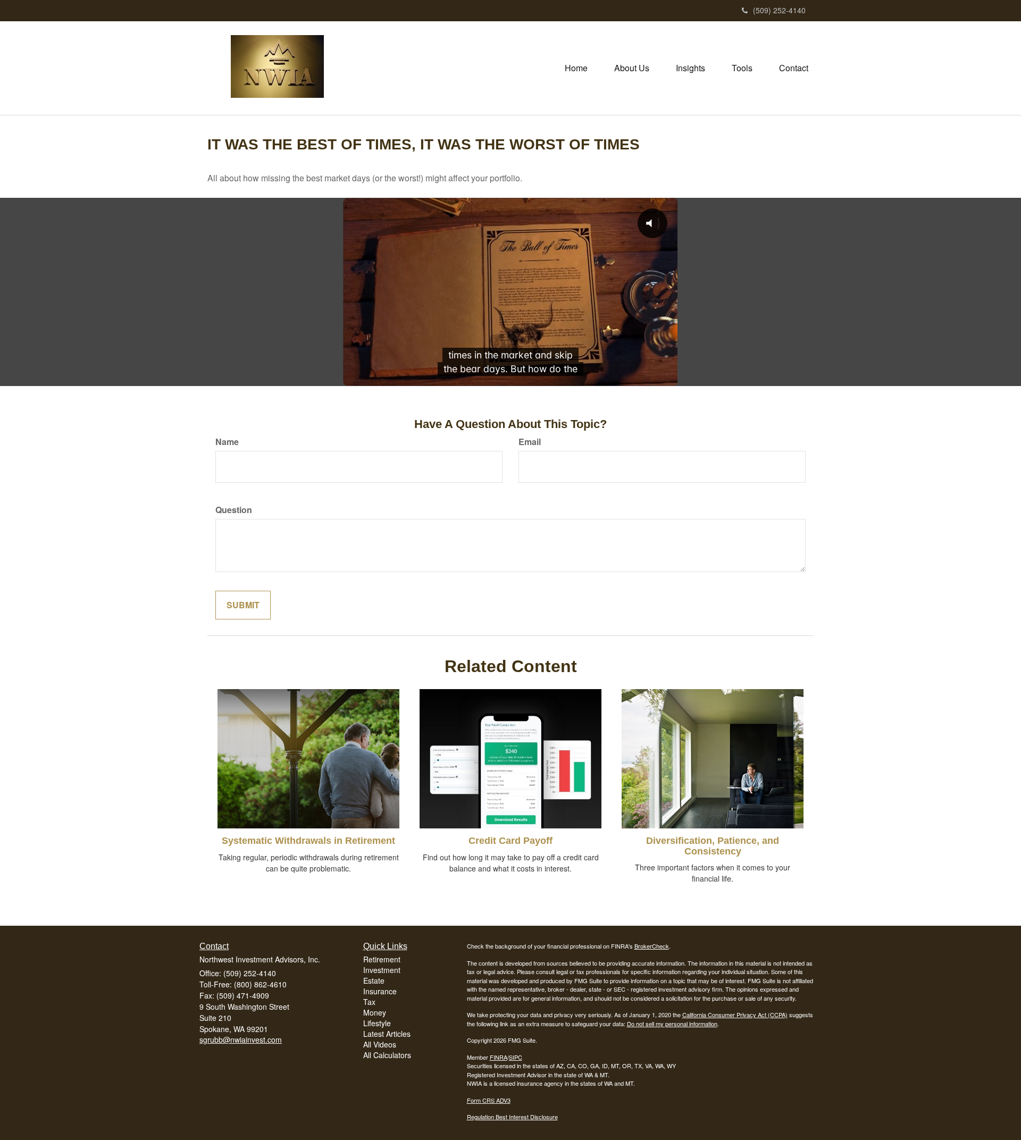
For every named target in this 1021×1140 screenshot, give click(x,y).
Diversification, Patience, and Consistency (712, 846)
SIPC (515, 1057)
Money (374, 1012)
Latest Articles (387, 1033)
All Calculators (387, 1055)
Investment (381, 970)
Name (227, 442)
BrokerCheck (651, 946)
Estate (373, 980)
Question (233, 510)
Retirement (381, 959)
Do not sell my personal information (672, 1023)
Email (529, 442)
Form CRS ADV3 (488, 1100)
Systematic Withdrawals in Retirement (308, 840)
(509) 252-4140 (779, 10)
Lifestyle (377, 1023)
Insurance (380, 991)
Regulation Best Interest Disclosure (512, 1116)
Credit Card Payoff (510, 840)
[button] (632, 68)
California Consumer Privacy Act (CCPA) (735, 1014)
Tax (369, 1001)
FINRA (498, 1057)
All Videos (379, 1044)
